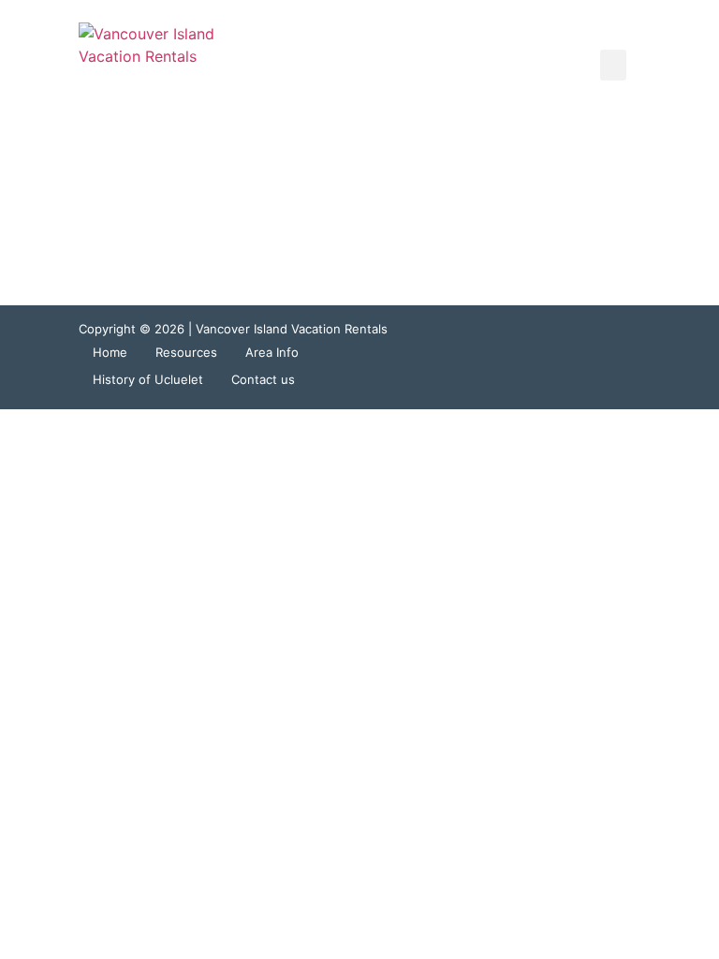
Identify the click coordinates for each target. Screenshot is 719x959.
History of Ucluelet (148, 379)
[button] (613, 65)
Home (110, 352)
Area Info (272, 352)
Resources (186, 352)
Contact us (263, 379)
